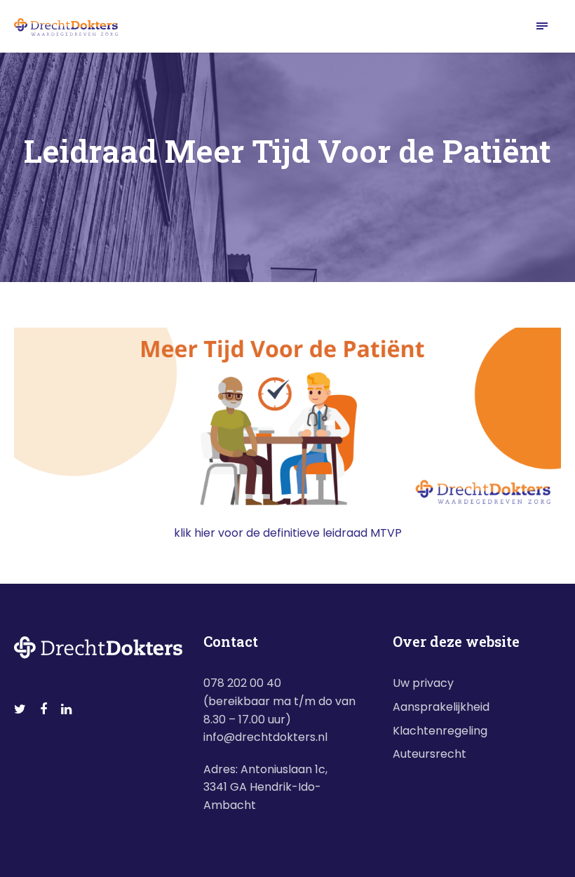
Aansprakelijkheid (441, 707)
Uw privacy (423, 683)
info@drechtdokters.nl (265, 737)
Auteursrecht (429, 754)
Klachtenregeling (440, 731)
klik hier (194, 533)
